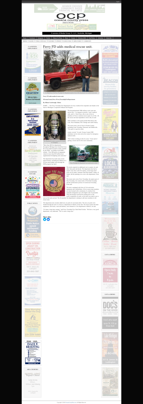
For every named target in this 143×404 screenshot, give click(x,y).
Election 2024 (82, 38)
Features (51, 41)
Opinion (58, 41)
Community (87, 41)
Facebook (32, 38)
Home (24, 38)
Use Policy (92, 38)
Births (25, 41)
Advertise (100, 38)
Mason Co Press (57, 38)
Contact (73, 38)
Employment (78, 41)
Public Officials (41, 41)
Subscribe (108, 38)
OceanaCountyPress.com (71, 402)
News (66, 38)
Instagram (40, 38)
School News (67, 41)
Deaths (31, 41)
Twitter (48, 38)
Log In (117, 1)
